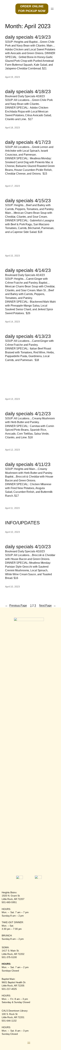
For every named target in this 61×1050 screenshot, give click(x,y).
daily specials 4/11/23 (27, 464)
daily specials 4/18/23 (28, 91)
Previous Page (16, 605)
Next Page (47, 605)
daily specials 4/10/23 (28, 546)
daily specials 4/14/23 (28, 270)
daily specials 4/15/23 (28, 200)
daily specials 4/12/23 (28, 413)
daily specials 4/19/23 (28, 37)
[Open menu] (52, 9)
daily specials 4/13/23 (28, 336)
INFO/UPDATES (22, 522)
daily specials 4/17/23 (28, 142)
